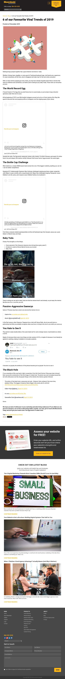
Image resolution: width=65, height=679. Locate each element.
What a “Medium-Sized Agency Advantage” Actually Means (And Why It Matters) (30, 561)
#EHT (6, 385)
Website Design (27, 615)
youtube (7, 638)
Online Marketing (10, 414)
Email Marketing (27, 621)
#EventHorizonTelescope (15, 385)
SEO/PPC (26, 627)
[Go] (21, 9)
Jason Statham (23, 227)
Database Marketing (28, 619)
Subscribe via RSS (5, 417)
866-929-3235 (15, 6)
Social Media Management (30, 629)
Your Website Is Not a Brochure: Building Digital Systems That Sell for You (28, 517)
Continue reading (10, 514)
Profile (45, 613)
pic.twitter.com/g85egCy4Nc (20, 314)
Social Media (19, 414)
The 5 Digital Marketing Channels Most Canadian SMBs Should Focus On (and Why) (31, 473)
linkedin (9, 638)
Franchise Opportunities (49, 617)
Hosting (25, 625)
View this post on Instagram (11, 129)
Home (4, 16)
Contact (5, 623)
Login (5, 621)
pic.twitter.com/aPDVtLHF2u (30, 385)
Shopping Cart (27, 623)
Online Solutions (27, 613)
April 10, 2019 (23, 388)
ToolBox (5, 617)
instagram (12, 638)
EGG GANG (22, 151)
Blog (9, 16)
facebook (5, 638)
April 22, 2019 (25, 318)
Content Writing (27, 631)
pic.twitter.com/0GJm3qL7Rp (18, 393)
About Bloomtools (8, 615)
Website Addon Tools (28, 617)
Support (6, 619)
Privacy (45, 619)
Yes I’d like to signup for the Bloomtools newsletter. (18, 669)
